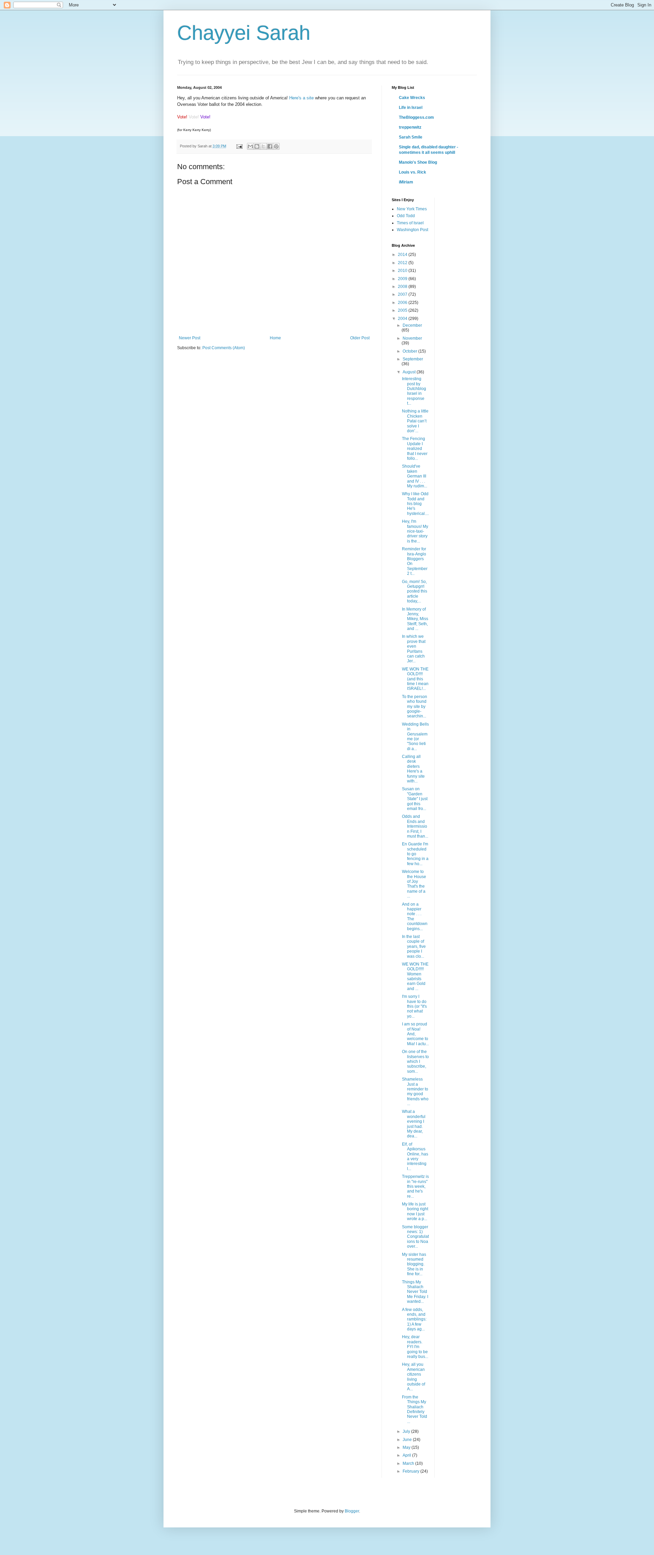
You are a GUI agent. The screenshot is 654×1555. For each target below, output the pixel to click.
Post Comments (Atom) (223, 347)
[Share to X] (263, 146)
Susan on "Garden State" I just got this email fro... (414, 799)
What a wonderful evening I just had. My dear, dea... (413, 1123)
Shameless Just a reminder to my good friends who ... (415, 1091)
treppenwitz (410, 127)
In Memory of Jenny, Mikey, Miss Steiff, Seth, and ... (415, 619)
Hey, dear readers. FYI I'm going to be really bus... (415, 1346)
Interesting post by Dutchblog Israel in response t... (414, 391)
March (409, 1463)
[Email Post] (239, 146)
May (407, 1447)
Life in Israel (410, 107)
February (411, 1471)
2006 (403, 302)
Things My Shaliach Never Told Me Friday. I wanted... (415, 1292)
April (407, 1455)
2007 (403, 294)
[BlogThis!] (256, 146)
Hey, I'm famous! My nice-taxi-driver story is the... (415, 531)
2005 (403, 310)
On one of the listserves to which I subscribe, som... (415, 1061)
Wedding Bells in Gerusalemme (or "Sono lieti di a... (415, 736)
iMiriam (406, 182)
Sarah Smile (410, 137)
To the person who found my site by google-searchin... (414, 706)
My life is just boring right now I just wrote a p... (415, 1211)
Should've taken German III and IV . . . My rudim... (414, 476)
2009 (403, 278)
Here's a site (301, 97)
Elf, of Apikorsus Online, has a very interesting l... (415, 1156)
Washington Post (412, 229)
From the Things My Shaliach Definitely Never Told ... (414, 1409)
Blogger (352, 1511)
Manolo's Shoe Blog (418, 162)
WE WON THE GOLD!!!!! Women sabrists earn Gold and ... (415, 976)
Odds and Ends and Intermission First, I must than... (415, 826)
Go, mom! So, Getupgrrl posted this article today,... (414, 591)
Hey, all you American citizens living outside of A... (413, 1376)
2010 (403, 270)
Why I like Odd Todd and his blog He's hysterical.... (415, 503)
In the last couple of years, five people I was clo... (414, 946)
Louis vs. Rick (412, 172)
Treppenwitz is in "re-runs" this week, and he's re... (415, 1186)
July (407, 1431)
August (410, 372)
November (412, 338)
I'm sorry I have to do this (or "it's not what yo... (414, 1006)
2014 (403, 254)
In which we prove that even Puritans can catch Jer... (413, 648)
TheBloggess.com (416, 117)
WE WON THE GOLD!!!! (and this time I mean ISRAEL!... (415, 679)
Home (275, 338)
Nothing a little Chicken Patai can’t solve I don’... (415, 421)
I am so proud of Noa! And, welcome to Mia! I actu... (415, 1034)
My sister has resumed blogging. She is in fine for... (414, 1264)
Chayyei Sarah (243, 32)
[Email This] (250, 146)
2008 (403, 286)
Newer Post (189, 338)
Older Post (360, 338)
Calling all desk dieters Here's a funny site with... (413, 768)
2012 (403, 262)
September (413, 359)
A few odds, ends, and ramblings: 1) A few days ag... (414, 1319)
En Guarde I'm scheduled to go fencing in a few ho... (415, 854)
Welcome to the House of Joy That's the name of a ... (414, 883)
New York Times (412, 209)
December (412, 325)
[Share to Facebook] (269, 146)
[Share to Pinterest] (276, 146)
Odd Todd (406, 215)
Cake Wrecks (412, 97)
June (408, 1439)
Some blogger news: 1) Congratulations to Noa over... (415, 1237)
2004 (403, 318)
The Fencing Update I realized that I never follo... (414, 448)
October (410, 351)
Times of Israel (410, 223)
